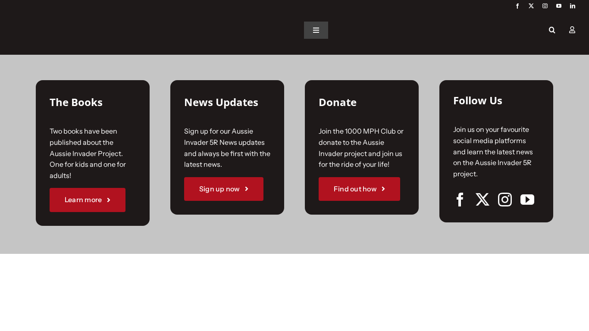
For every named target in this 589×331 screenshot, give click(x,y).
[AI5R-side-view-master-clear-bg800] (48, 15)
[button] (552, 30)
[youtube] (558, 6)
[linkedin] (572, 6)
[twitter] (531, 6)
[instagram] (545, 6)
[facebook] (517, 6)
